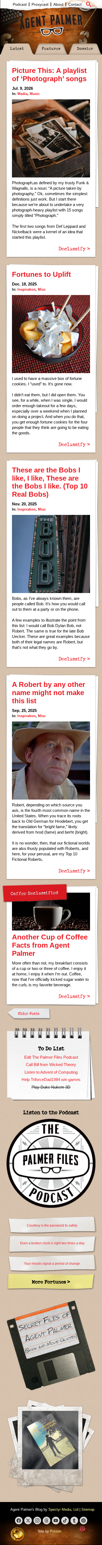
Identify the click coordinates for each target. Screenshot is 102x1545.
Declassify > (74, 248)
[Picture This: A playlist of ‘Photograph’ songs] (51, 138)
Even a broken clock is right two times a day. (52, 1243)
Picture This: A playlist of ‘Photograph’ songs (49, 74)
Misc (42, 289)
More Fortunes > (51, 1282)
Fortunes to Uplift (41, 274)
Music (35, 94)
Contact (75, 4)
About (58, 4)
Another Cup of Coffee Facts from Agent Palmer (50, 945)
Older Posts (28, 1013)
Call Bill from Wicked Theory (51, 1064)
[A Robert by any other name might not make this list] (51, 760)
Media (22, 94)
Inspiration (26, 289)
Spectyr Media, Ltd (63, 1509)
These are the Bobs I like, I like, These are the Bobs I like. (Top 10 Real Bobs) (50, 482)
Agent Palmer (51, 25)
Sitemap (87, 1509)
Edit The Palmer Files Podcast (51, 1057)
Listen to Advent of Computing (51, 1072)
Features (51, 48)
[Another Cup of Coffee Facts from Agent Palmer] (51, 911)
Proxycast (40, 4)
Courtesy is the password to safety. (52, 1225)
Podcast (20, 4)
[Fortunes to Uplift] (51, 334)
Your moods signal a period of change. (52, 1264)
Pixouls (56, 1531)
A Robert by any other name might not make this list (48, 692)
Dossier (85, 48)
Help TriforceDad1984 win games (51, 1079)
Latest (17, 48)
